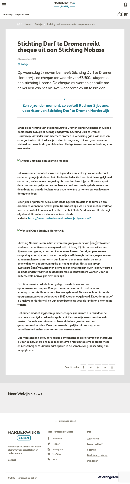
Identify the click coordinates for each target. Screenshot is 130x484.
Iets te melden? (95, 444)
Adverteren (93, 438)
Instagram (57, 449)
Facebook (57, 438)
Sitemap (91, 450)
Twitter (56, 444)
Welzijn (24, 64)
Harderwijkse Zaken (64, 5)
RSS (54, 459)
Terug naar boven (67, 421)
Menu (4, 5)
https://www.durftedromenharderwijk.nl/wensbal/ (59, 218)
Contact (12, 460)
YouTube (56, 454)
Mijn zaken (125, 5)
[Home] (18, 24)
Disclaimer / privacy (97, 455)
